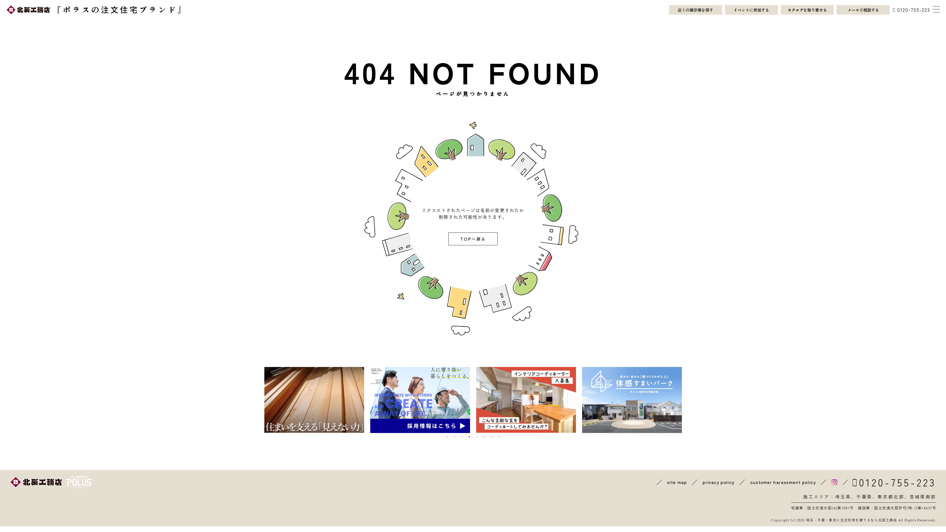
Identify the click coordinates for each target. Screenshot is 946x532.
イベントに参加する (751, 10)
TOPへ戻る (473, 239)
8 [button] (498, 436)
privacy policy (718, 482)
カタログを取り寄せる (807, 10)
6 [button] (484, 436)
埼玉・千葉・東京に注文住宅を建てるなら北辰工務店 (851, 519)
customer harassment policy (783, 482)
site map (677, 482)
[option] (314, 400)
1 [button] (447, 436)
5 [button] (476, 436)
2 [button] (454, 436)
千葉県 (864, 496)
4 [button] (469, 436)
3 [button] (461, 436)
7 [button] (491, 436)
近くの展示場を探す (695, 10)
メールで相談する (863, 10)
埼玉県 (843, 496)
